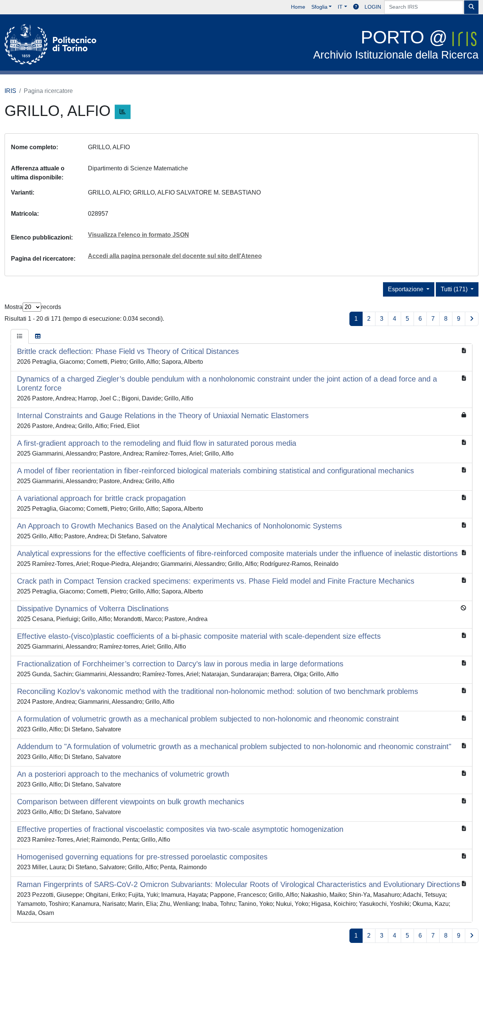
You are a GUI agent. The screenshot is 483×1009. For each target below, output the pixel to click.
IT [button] (340, 7)
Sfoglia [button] (319, 7)
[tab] (20, 336)
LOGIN (373, 7)
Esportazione (406, 289)
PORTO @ (395, 44)
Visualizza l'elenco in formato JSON (138, 235)
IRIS (10, 91)
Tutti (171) (455, 289)
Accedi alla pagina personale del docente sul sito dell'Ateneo (175, 256)
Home (298, 7)
